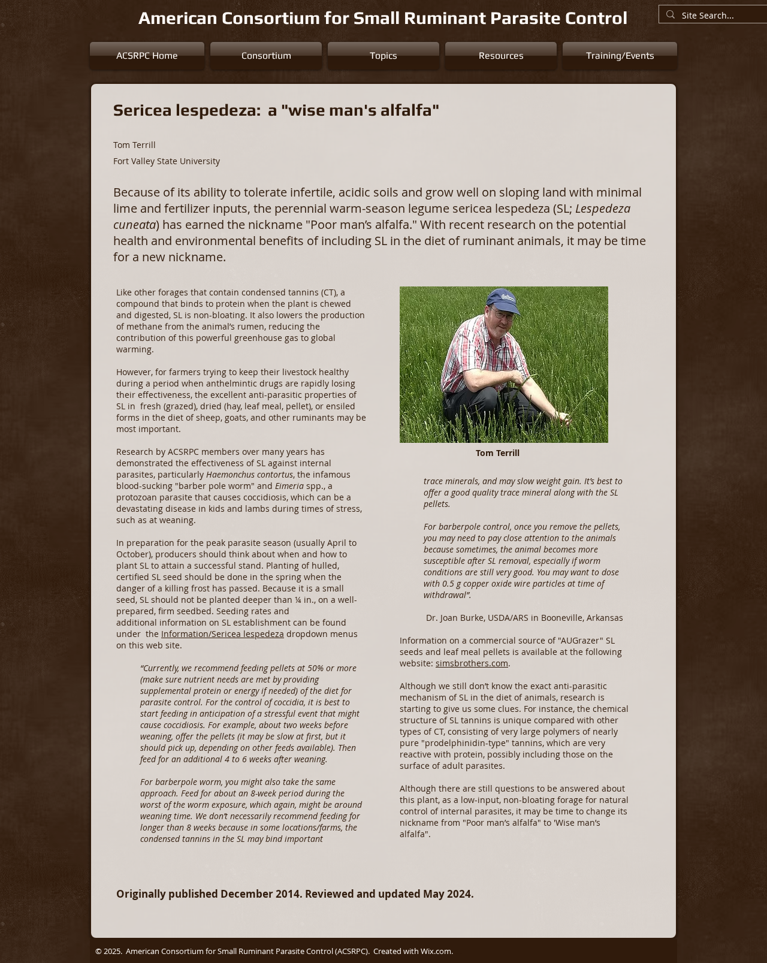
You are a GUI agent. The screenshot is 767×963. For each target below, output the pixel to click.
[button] (266, 56)
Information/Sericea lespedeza (222, 633)
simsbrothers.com (472, 663)
